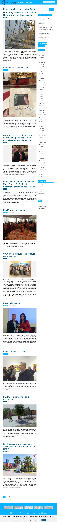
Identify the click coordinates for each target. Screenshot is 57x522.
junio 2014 (41, 176)
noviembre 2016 (42, 110)
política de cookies (44, 518)
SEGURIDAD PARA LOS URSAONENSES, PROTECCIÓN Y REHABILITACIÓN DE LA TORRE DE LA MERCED (46, 28)
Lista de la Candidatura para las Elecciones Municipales (45, 18)
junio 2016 (41, 121)
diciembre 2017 (42, 82)
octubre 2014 (41, 167)
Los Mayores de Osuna (14, 209)
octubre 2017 (41, 87)
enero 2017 (41, 105)
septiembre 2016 (42, 114)
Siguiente (11, 496)
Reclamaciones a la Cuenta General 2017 (44, 22)
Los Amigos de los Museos (15, 67)
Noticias (5, 17)
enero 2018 (41, 80)
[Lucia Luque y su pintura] (19, 368)
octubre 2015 (41, 140)
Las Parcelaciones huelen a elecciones (16, 398)
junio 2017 (41, 94)
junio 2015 (41, 149)
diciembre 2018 (42, 62)
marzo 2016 (41, 128)
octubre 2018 (41, 64)
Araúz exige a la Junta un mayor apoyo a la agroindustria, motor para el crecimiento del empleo (18, 138)
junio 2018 (41, 71)
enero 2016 (41, 133)
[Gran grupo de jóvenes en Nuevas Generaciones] (20, 269)
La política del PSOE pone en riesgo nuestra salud (45, 34)
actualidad (29, 2)
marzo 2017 (41, 101)
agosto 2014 (41, 172)
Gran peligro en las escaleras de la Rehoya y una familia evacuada (19, 13)
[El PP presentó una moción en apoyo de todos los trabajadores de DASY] (19, 465)
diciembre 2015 (42, 135)
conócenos (21, 2)
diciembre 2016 (42, 108)
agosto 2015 (41, 144)
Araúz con (6, 69)
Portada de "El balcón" (43, 196)
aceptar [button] (43, 520)
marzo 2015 (41, 156)
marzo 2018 (41, 76)
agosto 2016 (41, 117)
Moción (40, 189)
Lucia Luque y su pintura (14, 351)
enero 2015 (41, 160)
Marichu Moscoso (11, 303)
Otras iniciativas (42, 193)
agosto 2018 (41, 66)
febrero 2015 (41, 158)
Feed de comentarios (43, 208)
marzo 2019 (41, 55)
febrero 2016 (41, 130)
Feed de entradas (42, 206)
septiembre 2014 (42, 169)
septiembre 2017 (42, 89)
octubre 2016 (41, 112)
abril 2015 (41, 153)
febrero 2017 (41, 103)
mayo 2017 (41, 96)
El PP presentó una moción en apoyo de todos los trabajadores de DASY (19, 446)
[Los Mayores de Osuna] (19, 227)
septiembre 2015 (42, 142)
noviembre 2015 (42, 137)
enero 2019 (41, 60)
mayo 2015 (41, 151)
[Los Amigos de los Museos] (19, 94)
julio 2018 (41, 69)
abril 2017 (41, 98)
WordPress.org (42, 210)
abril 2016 (41, 126)
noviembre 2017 (42, 85)
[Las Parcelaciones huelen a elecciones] (19, 415)
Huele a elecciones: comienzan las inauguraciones (46, 38)
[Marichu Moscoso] (19, 320)
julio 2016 (41, 119)
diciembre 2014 (42, 162)
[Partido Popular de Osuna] (9, 2)
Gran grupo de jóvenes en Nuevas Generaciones (19, 255)
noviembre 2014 (42, 165)
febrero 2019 (41, 57)
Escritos (40, 186)
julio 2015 (41, 146)
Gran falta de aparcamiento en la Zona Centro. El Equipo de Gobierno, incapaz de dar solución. (19, 184)
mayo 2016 (41, 124)
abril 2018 (41, 73)
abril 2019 (41, 53)
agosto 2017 (41, 92)
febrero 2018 (41, 78)
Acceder (40, 204)
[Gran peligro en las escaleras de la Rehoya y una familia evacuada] (20, 34)
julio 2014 (41, 174)
